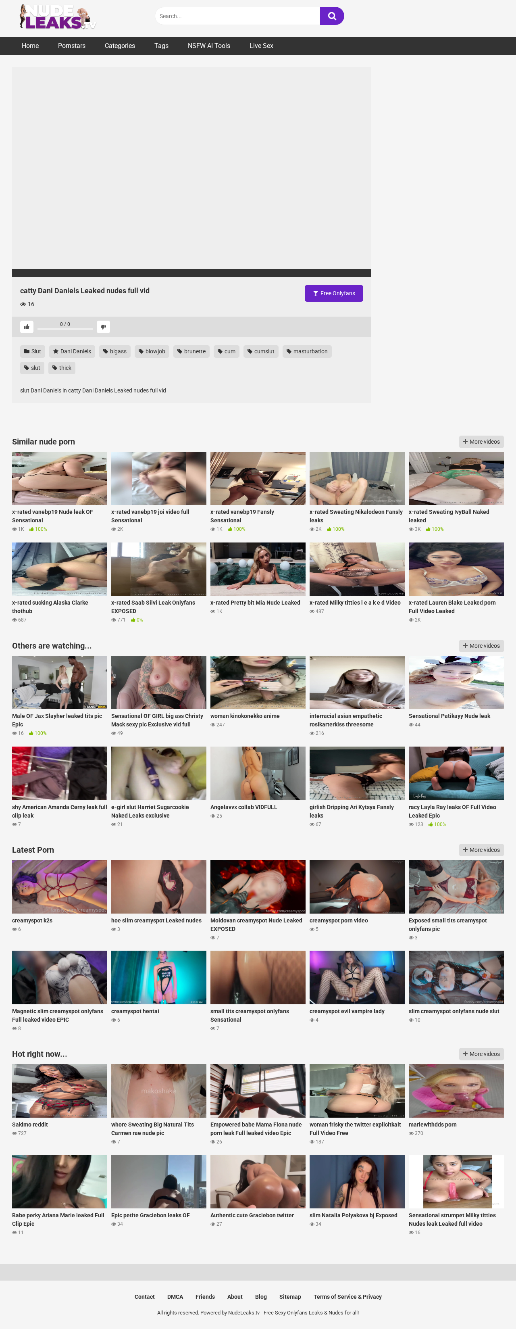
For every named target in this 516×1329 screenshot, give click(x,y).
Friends (205, 1297)
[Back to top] (489, 1304)
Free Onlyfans (337, 293)
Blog (261, 1297)
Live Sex (261, 46)
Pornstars (71, 46)
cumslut (264, 351)
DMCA (175, 1297)
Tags (161, 46)
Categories (120, 46)
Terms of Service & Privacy (348, 1297)
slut (35, 368)
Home (30, 46)
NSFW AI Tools (209, 46)
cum (229, 351)
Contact (145, 1297)
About (235, 1297)
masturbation (310, 351)
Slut (35, 351)
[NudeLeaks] (72, 18)
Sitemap (290, 1297)
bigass (118, 351)
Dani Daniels (75, 351)
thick (64, 368)
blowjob (154, 351)
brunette (194, 351)
